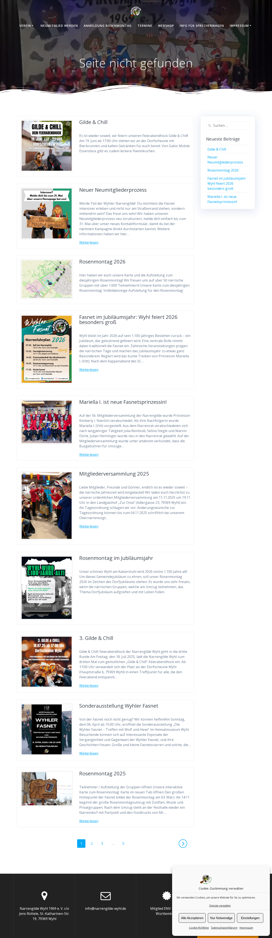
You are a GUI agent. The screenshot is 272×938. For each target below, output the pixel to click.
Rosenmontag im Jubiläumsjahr (116, 557)
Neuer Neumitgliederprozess (113, 189)
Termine (144, 26)
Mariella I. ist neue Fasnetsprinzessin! (123, 401)
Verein (25, 26)
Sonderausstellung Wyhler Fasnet (118, 705)
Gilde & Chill (93, 121)
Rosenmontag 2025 (102, 773)
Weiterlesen (88, 242)
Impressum (246, 928)
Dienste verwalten (220, 905)
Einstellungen (250, 918)
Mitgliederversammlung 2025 (114, 473)
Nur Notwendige (221, 918)
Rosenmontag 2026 (102, 261)
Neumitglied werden (59, 26)
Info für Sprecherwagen (202, 26)
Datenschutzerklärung (224, 928)
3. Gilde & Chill (96, 637)
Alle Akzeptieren (192, 918)
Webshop (166, 26)
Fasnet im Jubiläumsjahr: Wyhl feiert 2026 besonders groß (128, 319)
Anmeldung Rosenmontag (108, 26)
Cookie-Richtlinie (199, 928)
